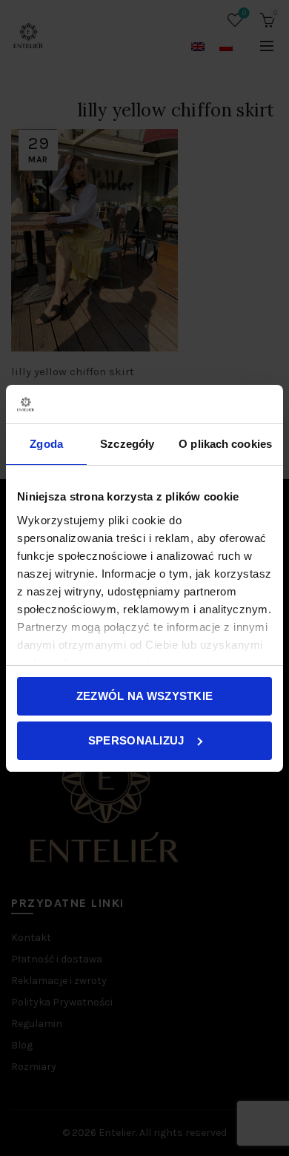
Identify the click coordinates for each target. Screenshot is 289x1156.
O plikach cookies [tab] (225, 443)
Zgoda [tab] (46, 443)
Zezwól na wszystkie (144, 696)
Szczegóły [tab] (127, 443)
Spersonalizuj (136, 740)
